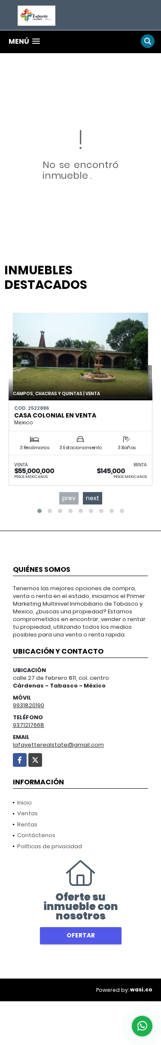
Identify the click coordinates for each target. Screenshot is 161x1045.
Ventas (27, 813)
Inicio (24, 803)
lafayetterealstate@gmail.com (58, 745)
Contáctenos (36, 835)
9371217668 (28, 725)
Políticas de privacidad (49, 846)
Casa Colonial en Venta (55, 415)
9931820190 (28, 705)
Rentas (27, 824)
